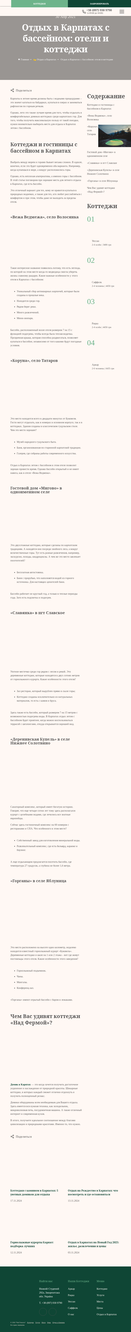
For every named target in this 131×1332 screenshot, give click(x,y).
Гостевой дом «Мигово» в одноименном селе (101, 154)
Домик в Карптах (20, 1084)
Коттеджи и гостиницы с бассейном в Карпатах (100, 106)
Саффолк (73, 1308)
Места (100, 1301)
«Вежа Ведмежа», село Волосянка (99, 117)
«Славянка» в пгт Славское (102, 163)
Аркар (71, 1288)
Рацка (71, 1295)
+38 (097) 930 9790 (52, 1302)
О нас (71, 1314)
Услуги (100, 1295)
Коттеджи (39, 3)
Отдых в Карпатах (107, 1314)
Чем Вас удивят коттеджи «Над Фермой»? (101, 190)
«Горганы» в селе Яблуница (102, 181)
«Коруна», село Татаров (92, 130)
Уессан (71, 1301)
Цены (100, 1308)
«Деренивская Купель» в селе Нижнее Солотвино (103, 172)
